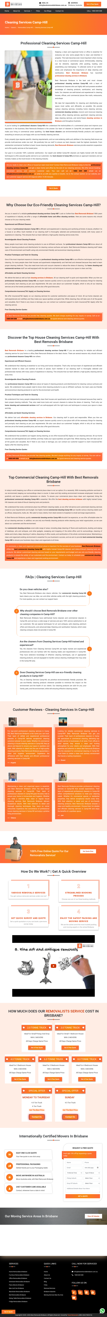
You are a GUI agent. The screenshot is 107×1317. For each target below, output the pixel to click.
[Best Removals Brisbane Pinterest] (93, 1293)
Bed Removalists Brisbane (17, 1295)
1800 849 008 (13, 458)
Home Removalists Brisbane (18, 1271)
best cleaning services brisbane (70, 499)
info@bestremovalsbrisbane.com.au (53, 5)
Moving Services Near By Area (53, 1295)
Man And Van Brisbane (16, 1288)
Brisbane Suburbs (49, 1291)
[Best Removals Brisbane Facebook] (74, 1293)
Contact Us (59, 11)
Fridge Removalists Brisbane (18, 1301)
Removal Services (49, 1288)
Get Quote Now (88, 851)
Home (7, 11)
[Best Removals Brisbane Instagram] (80, 1293)
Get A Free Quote (92, 4)
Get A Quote (53, 188)
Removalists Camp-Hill (25, 27)
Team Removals (72, 1315)
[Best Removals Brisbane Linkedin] (86, 1293)
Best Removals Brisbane (77, 73)
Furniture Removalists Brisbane (19, 1275)
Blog (45, 1281)
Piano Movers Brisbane (16, 1285)
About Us (16, 11)
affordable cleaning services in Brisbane (36, 417)
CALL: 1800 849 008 (94, 11)
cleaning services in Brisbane (42, 278)
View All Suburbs (93, 1216)
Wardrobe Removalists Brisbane (19, 1291)
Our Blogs (47, 11)
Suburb (13, 27)
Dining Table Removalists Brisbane (20, 1298)
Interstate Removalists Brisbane (19, 1281)
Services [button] (27, 11)
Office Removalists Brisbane (18, 1278)
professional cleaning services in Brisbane (71, 76)
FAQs (38, 11)
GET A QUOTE (83, 1196)
